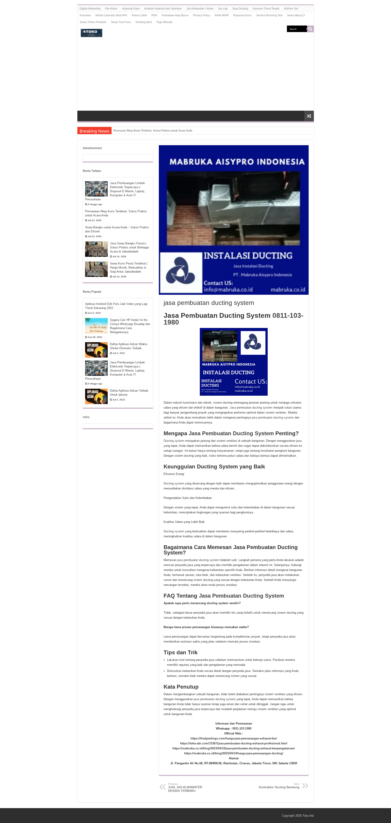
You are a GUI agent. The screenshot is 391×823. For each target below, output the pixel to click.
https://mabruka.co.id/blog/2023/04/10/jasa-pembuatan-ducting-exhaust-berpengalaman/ (233, 748)
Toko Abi (308, 815)
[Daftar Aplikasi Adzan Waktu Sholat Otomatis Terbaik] (96, 350)
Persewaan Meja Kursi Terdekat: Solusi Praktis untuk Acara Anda (152, 130)
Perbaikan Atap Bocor (175, 15)
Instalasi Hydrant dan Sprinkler (163, 8)
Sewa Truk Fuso (121, 22)
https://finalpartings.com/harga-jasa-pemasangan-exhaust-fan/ (234, 738)
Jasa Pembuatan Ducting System (231, 433)
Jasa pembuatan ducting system (251, 407)
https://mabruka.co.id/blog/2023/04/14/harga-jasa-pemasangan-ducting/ (233, 753)
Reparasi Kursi (242, 15)
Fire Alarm (111, 8)
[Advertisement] (195, 76)
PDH (154, 15)
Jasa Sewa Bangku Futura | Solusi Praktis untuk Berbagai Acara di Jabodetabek (129, 247)
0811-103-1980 (241, 728)
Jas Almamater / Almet (199, 8)
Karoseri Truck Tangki (266, 8)
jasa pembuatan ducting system (273, 417)
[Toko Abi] (91, 32)
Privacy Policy (201, 15)
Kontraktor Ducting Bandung (279, 786)
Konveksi (85, 15)
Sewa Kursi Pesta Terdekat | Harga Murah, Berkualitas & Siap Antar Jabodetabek (128, 267)
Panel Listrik (139, 15)
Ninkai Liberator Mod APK (111, 15)
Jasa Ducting (240, 8)
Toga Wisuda (164, 22)
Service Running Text (269, 15)
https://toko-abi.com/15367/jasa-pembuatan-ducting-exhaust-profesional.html (233, 743)
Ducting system (174, 440)
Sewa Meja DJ (296, 15)
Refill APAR (222, 15)
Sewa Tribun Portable (93, 22)
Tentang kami (143, 22)
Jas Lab (223, 8)
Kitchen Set (291, 8)
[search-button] (310, 29)
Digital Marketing (90, 8)
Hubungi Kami (131, 8)
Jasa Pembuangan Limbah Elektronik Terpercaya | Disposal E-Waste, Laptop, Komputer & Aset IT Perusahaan (115, 191)
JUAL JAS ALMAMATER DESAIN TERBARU (185, 788)
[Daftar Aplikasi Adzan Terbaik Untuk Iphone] (96, 396)
